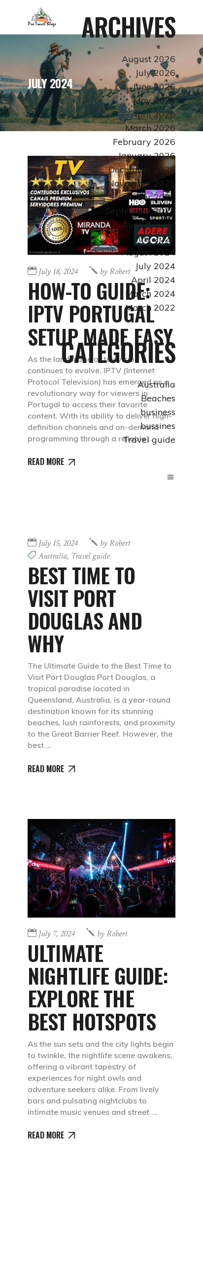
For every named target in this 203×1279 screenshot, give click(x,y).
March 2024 (150, 293)
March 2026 (150, 128)
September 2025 (140, 210)
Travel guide (149, 439)
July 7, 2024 (56, 933)
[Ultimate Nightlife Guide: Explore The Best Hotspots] (101, 868)
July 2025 (155, 238)
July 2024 (155, 266)
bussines (157, 425)
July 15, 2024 (57, 543)
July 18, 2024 (57, 271)
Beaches (158, 398)
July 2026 (155, 72)
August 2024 (148, 252)
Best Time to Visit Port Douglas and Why (85, 609)
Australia (156, 384)
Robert (115, 543)
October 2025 (147, 197)
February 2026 (144, 141)
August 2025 (148, 224)
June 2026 (154, 86)
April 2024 (153, 279)
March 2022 (150, 307)
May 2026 (154, 100)
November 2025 (141, 183)
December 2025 (141, 169)
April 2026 (153, 114)
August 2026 (148, 59)
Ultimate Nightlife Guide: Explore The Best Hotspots (98, 986)
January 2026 (146, 155)
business (157, 412)
